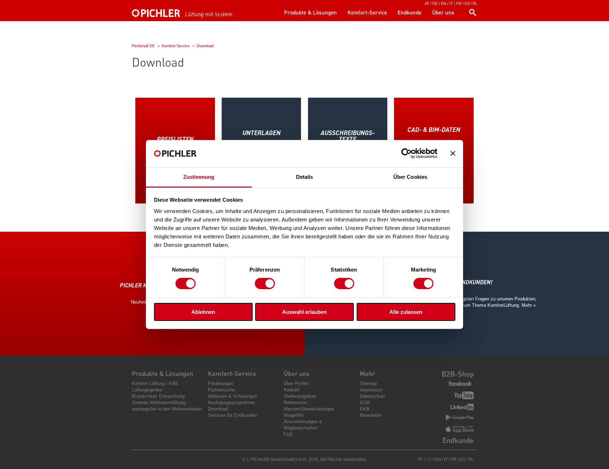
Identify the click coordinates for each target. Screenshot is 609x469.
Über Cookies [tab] (410, 177)
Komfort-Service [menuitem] (367, 12)
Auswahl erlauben (304, 312)
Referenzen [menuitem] (295, 402)
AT (427, 3)
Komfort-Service (176, 46)
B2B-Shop (458, 373)
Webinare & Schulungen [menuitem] (232, 396)
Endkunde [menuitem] (410, 12)
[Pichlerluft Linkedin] (462, 407)
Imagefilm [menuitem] (294, 415)
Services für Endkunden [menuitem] (232, 415)
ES (467, 3)
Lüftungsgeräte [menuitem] (147, 389)
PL (475, 3)
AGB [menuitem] (365, 402)
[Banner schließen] (452, 153)
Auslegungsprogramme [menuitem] (231, 402)
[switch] (265, 283)
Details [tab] (304, 177)
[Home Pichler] (190, 16)
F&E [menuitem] (288, 434)
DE (435, 3)
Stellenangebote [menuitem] (300, 396)
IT (451, 3)
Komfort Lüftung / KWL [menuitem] (155, 383)
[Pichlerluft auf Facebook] (460, 384)
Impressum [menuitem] (371, 389)
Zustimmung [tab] (199, 177)
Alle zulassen (405, 312)
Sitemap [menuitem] (368, 383)
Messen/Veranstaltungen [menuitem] (309, 409)
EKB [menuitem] (364, 409)
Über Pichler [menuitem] (296, 383)
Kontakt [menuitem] (292, 389)
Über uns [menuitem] (443, 12)
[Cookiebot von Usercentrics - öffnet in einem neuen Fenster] (406, 153)
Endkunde (458, 440)
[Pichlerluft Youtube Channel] (464, 396)
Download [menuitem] (218, 409)
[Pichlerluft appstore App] (460, 430)
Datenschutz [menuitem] (373, 396)
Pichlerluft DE (143, 46)
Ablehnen (203, 312)
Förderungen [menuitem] (220, 383)
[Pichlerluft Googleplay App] (460, 418)
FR (458, 3)
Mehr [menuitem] (367, 373)
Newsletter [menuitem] (370, 415)
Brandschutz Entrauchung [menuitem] (158, 396)
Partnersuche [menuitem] (221, 389)
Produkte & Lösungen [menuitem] (310, 12)
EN (443, 3)
